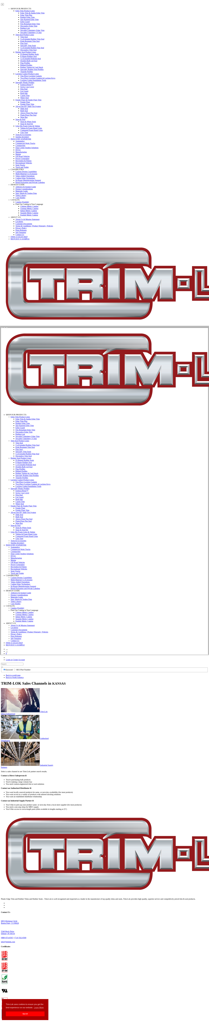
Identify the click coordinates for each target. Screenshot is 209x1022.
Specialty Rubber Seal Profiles (32, 69)
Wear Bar (24, 117)
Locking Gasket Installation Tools (33, 80)
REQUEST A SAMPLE (20, 239)
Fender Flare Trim (27, 104)
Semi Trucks (20, 165)
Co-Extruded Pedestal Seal (30, 59)
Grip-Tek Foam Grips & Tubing (27, 126)
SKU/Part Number (23, 670)
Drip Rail (23, 89)
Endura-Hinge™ (26, 85)
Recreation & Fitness (23, 161)
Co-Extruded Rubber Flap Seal (32, 48)
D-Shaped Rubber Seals (29, 54)
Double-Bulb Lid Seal (28, 61)
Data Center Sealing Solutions (26, 148)
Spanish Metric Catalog (29, 213)
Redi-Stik (24, 93)
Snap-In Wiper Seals (28, 122)
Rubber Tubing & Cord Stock (31, 67)
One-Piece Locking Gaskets (31, 76)
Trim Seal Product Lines (24, 35)
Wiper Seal (24, 98)
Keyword (9, 670)
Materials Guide (21, 191)
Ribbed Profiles (26, 65)
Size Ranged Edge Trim (29, 19)
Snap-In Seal (20, 119)
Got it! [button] (25, 1014)
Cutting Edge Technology (25, 178)
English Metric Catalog (29, 215)
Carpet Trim (25, 96)
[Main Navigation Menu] (7, 327)
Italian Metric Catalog (28, 211)
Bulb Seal (24, 111)
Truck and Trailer (22, 167)
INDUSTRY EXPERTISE (21, 139)
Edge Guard (25, 22)
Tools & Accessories (23, 135)
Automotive (20, 141)
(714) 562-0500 (20, 938)
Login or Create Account (15, 660)
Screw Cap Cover (27, 87)
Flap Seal (23, 43)
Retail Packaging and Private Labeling (30, 182)
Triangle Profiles (26, 72)
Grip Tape (24, 132)
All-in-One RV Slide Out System (28, 106)
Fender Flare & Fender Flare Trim (28, 100)
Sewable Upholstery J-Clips (31, 33)
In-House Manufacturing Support (28, 180)
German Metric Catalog (29, 208)
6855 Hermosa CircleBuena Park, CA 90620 (10, 922)
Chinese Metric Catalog (29, 206)
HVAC (18, 150)
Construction (20, 145)
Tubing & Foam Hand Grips (31, 128)
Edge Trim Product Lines (25, 11)
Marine (18, 154)
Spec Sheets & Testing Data (26, 193)
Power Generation (22, 159)
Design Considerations (24, 189)
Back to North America (15, 677)
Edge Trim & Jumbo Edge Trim (32, 13)
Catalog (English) (22, 202)
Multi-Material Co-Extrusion (26, 174)
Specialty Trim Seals (28, 46)
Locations (19, 222)
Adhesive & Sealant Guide (25, 187)
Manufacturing (21, 152)
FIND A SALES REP (19, 237)
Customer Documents (23, 224)
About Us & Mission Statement (27, 219)
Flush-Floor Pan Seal (28, 115)
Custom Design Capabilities (26, 172)
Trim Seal (24, 37)
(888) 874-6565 (7, 938)
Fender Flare (25, 102)
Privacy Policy (21, 228)
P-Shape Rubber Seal (28, 56)
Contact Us (19, 235)
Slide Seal (24, 109)
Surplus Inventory (22, 137)
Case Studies (20, 198)
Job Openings (20, 232)
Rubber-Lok (25, 28)
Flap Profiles (25, 63)
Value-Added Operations (24, 176)
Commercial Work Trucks (25, 143)
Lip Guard (24, 91)
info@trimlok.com (8, 942)
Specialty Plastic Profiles (24, 82)
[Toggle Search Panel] (2, 327)
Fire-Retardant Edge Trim (30, 24)
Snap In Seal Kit (26, 124)
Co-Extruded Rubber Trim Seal (32, 39)
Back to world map (13, 675)
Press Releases (21, 230)
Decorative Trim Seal (28, 50)
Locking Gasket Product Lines (27, 74)
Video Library (20, 195)
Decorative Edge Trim (28, 26)
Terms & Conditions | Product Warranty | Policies (34, 226)
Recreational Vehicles (23, 163)
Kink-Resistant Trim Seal (30, 41)
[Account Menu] (4, 327)
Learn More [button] (39, 1008)
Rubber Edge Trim (27, 17)
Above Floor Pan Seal (28, 113)
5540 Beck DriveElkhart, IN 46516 (8, 932)
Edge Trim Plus (26, 15)
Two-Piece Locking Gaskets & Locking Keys (37, 78)
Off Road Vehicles (22, 156)
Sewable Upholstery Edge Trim (32, 30)
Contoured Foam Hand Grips (31, 130)
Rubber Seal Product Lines (25, 52)
